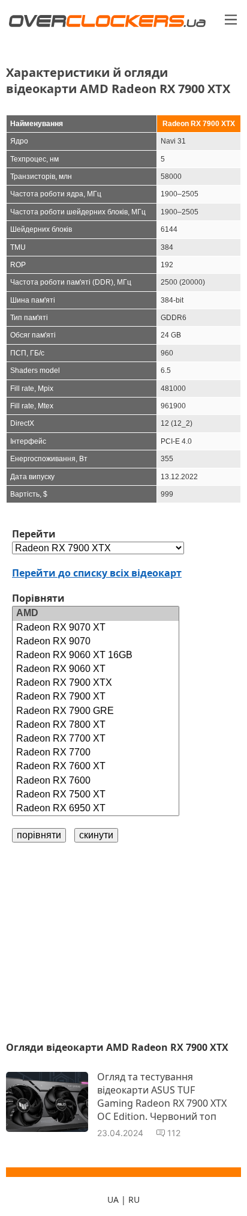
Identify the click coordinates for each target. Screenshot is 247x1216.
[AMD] (96, 613)
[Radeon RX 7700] (96, 753)
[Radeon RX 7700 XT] (96, 739)
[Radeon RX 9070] (96, 642)
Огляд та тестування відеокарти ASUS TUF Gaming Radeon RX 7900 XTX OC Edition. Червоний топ (162, 1096)
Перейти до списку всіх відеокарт (97, 572)
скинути (96, 835)
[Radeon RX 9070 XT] (96, 628)
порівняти (39, 835)
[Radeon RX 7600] (96, 781)
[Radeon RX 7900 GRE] (96, 711)
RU (134, 1199)
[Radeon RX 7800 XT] (96, 725)
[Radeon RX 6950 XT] (96, 808)
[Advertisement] (123, 942)
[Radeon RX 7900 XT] (96, 697)
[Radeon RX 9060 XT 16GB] (96, 655)
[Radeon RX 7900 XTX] (96, 683)
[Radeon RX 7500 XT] (96, 795)
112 (173, 1133)
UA (113, 1199)
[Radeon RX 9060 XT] (96, 669)
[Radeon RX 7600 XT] (96, 766)
